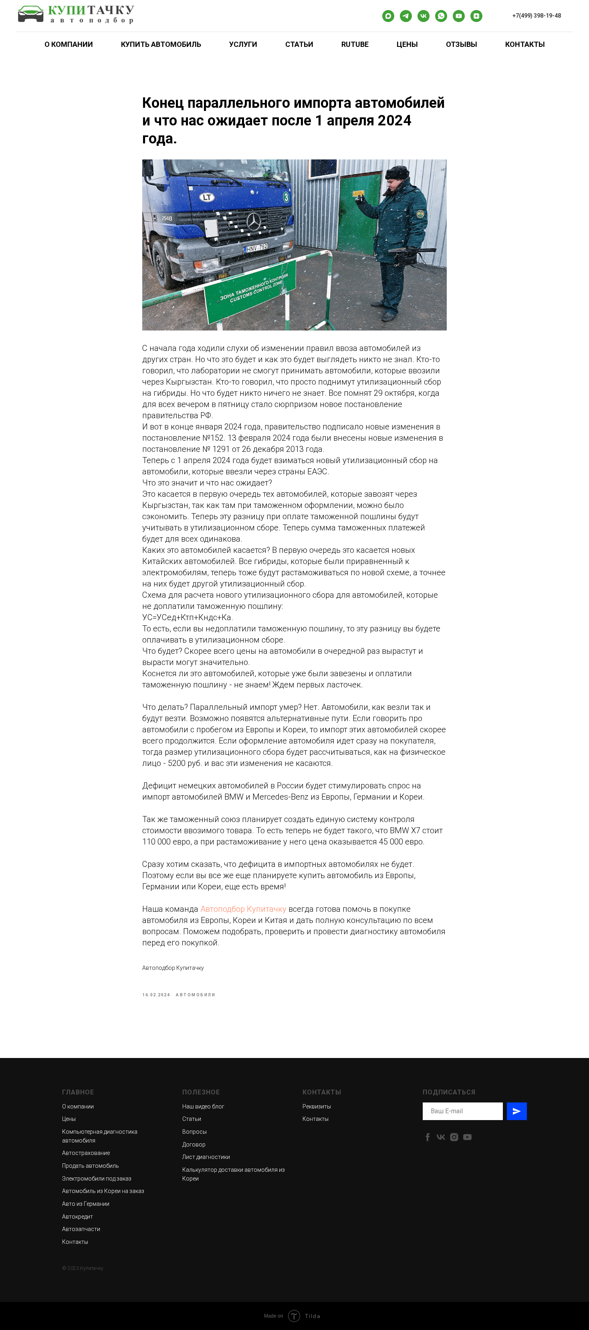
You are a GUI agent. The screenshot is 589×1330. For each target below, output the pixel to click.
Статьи (299, 44)
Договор (194, 1144)
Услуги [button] (243, 44)
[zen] (476, 16)
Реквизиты (317, 1106)
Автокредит (77, 1216)
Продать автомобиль (90, 1166)
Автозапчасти (81, 1229)
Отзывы (461, 44)
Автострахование (86, 1153)
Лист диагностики (206, 1157)
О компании (78, 1106)
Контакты (525, 44)
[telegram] (406, 16)
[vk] (424, 16)
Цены (407, 44)
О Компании (68, 44)
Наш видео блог (203, 1106)
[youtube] (459, 16)
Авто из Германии (85, 1204)
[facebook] (428, 1137)
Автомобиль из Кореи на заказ (103, 1191)
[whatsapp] (441, 16)
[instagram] (454, 1137)
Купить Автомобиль (161, 44)
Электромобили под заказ (96, 1178)
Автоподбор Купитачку (243, 909)
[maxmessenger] (388, 16)
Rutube (355, 44)
